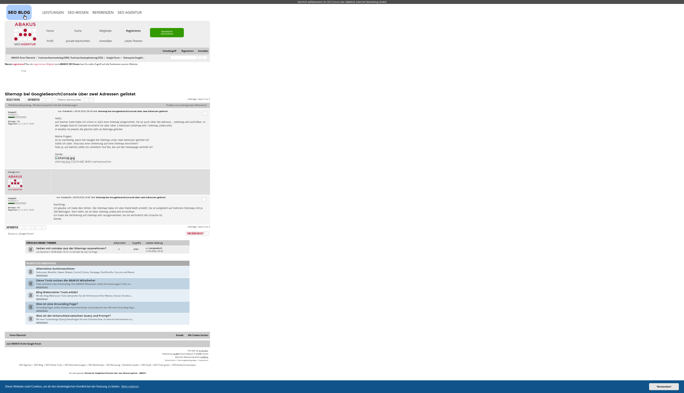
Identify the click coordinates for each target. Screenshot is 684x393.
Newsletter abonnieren (167, 32)
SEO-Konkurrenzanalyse (184, 365)
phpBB (175, 354)
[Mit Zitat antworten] (205, 113)
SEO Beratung (113, 365)
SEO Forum (333, 2)
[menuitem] (201, 51)
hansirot (44, 251)
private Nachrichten (78, 40)
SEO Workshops (96, 365)
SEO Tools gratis (162, 365)
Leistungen (53, 12)
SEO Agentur (130, 12)
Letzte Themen (133, 40)
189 (18, 121)
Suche (78, 30)
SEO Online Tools (53, 365)
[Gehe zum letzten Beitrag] (164, 248)
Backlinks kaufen (131, 365)
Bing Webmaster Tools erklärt (57, 292)
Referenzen (103, 12)
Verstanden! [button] (664, 386)
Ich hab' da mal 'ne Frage (85, 251)
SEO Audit (146, 365)
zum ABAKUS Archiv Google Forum (24, 343)
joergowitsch (155, 248)
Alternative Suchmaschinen (55, 268)
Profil (50, 40)
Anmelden (105, 40)
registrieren (18, 64)
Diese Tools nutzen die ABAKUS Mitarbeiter (65, 280)
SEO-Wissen (78, 12)
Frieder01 (12, 112)
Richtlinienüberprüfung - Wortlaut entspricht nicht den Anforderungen (43, 105)
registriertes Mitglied (43, 64)
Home (50, 30)
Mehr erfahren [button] (130, 386)
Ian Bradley (203, 350)
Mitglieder (105, 30)
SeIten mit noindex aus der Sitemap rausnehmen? (71, 248)
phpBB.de (204, 357)
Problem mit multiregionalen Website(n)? (186, 105)
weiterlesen (42, 275)
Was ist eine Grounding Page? (57, 304)
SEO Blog (38, 365)
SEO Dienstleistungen (75, 365)
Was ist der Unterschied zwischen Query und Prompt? (73, 316)
